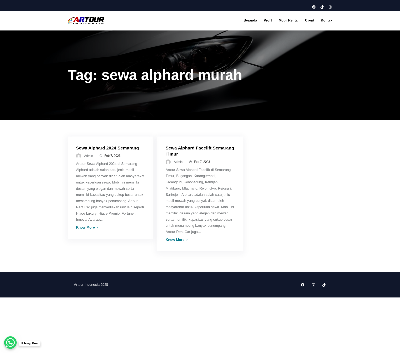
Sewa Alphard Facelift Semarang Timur (200, 151)
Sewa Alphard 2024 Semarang (107, 148)
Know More (85, 227)
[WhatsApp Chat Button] (10, 342)
